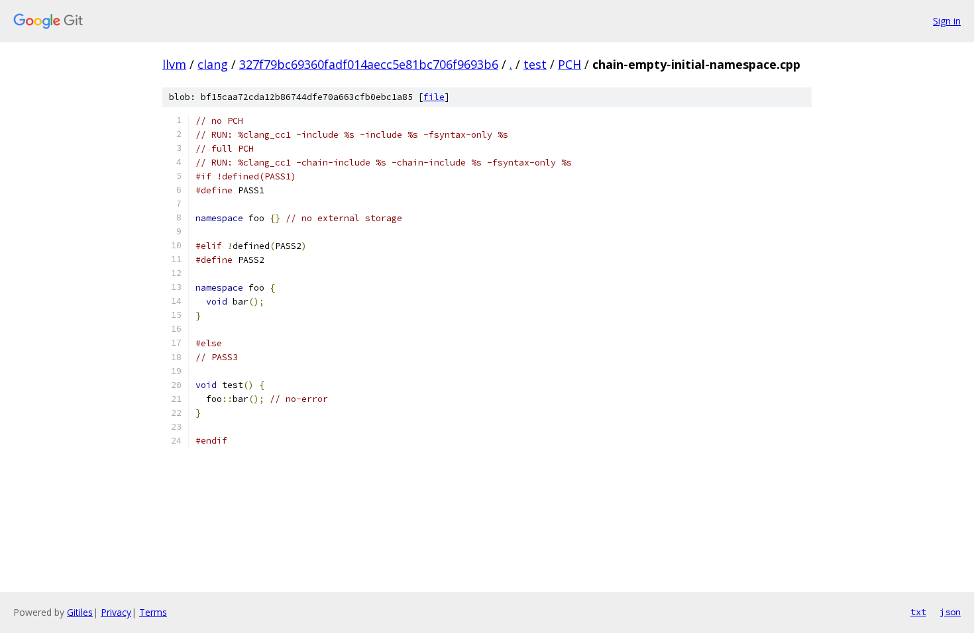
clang (212, 64)
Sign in (947, 21)
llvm (174, 64)
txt (918, 612)
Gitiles (80, 612)
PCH (569, 64)
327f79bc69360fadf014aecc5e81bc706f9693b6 (368, 64)
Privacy (116, 612)
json (950, 612)
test (535, 64)
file (434, 97)
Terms (153, 612)
